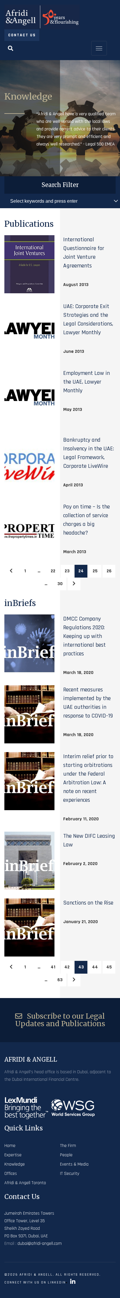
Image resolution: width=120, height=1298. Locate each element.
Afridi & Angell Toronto (25, 1183)
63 (60, 980)
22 (53, 571)
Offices (10, 1174)
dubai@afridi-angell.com (39, 1244)
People (66, 1155)
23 (67, 571)
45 (109, 967)
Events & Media (74, 1164)
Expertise (13, 1155)
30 (60, 584)
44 (95, 967)
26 (109, 571)
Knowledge (14, 1164)
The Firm (68, 1146)
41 (53, 967)
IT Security (69, 1174)
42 (67, 967)
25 (95, 571)
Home (9, 1146)
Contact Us (22, 35)
